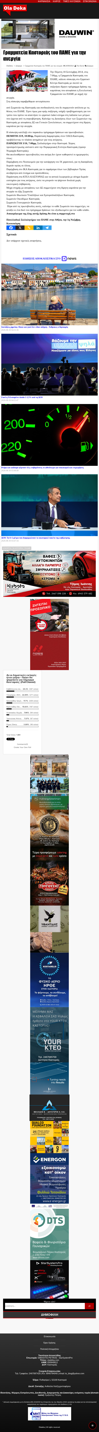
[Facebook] (10, 227)
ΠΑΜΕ (27, 548)
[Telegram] (47, 227)
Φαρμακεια (44, 1)
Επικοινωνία (49, 1336)
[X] (19, 227)
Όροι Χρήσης (49, 1343)
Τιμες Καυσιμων (71, 1)
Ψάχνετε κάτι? (49, 1302)
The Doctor (80, 66)
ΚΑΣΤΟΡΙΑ (18, 548)
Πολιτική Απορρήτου (49, 1349)
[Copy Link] (29, 227)
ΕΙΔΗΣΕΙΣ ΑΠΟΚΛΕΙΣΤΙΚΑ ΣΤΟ (42, 258)
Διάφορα (90, 66)
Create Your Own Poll (22, 747)
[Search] (89, 1306)
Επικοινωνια (90, 1)
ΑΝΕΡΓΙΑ (7, 548)
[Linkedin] (38, 227)
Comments (22, 744)
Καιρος (56, 1)
